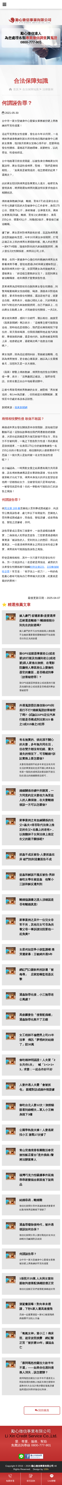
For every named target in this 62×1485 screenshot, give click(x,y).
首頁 (15, 89)
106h (46, 1469)
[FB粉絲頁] (34, 1456)
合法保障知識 (30, 89)
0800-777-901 (31, 42)
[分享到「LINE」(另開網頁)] (21, 1456)
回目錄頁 (43, 1410)
